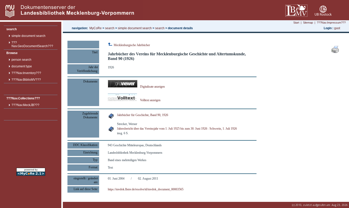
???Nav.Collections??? (23, 98)
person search (21, 59)
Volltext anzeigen (150, 100)
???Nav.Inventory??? (26, 73)
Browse (12, 53)
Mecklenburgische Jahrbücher (131, 45)
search (11, 29)
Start (296, 22)
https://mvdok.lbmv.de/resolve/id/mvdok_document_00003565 (145, 189)
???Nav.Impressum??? (331, 22)
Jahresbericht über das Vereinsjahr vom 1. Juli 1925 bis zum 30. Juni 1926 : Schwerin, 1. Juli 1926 (177, 128)
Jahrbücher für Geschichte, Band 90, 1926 (142, 115)
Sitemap (308, 22)
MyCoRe (95, 28)
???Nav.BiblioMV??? (26, 79)
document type (21, 66)
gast (337, 28)
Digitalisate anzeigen (152, 86)
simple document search (28, 36)
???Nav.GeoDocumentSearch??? (32, 44)
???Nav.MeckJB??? (25, 105)
